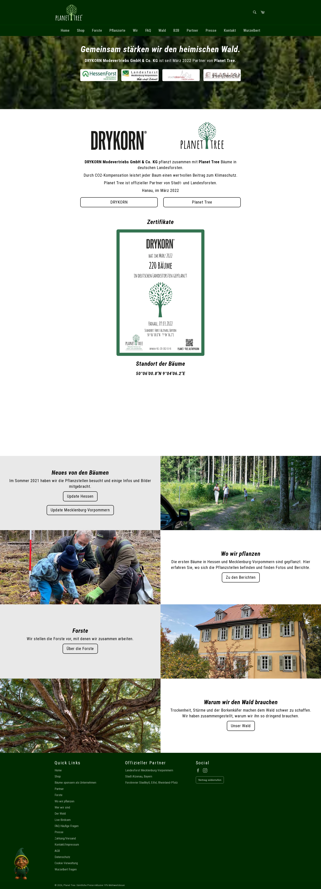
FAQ (148, 30)
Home (65, 30)
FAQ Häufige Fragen (67, 826)
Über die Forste (80, 648)
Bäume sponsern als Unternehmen (75, 782)
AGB (57, 851)
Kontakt (230, 30)
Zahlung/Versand (65, 838)
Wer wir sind (62, 807)
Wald (162, 30)
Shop (81, 30)
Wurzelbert (251, 30)
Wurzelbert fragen (66, 869)
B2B (176, 30)
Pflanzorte (117, 30)
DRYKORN (119, 202)
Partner (192, 30)
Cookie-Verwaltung (66, 863)
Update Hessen (80, 496)
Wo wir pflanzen (64, 801)
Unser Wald (241, 725)
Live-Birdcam (63, 820)
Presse (211, 30)
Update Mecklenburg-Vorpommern (80, 510)
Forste (97, 30)
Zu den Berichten (241, 577)
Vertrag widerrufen (209, 779)
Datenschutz (62, 857)
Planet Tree (202, 202)
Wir (135, 30)
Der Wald (60, 813)
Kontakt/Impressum (67, 844)
